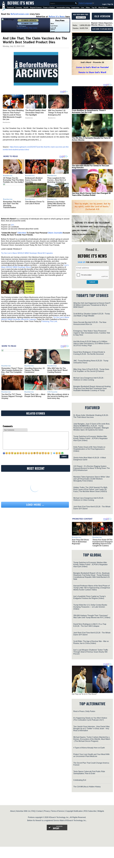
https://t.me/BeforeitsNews (84, 234)
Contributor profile (22, 28)
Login (104, 4)
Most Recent (103, 7)
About (12, 811)
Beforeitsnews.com (20, 14)
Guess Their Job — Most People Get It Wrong (34, 395)
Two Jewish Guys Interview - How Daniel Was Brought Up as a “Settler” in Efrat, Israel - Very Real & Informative (91, 728)
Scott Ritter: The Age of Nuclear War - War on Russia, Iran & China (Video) (91, 642)
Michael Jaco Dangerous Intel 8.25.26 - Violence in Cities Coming (88, 379)
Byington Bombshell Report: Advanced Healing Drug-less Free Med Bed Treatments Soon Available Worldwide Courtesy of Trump (92, 388)
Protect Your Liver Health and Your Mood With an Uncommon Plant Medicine (91, 755)
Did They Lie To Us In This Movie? (84, 694)
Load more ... (35, 505)
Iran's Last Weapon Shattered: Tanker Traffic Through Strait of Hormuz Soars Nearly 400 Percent (90, 652)
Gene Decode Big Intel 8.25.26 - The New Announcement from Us (89, 323)
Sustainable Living (63, 7)
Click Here (21, 233)
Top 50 (94, 7)
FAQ (33, 811)
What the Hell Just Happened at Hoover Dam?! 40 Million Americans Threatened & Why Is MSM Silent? (91, 305)
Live (82, 7)
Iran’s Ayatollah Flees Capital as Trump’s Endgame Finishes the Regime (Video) (89, 597)
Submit (92, 282)
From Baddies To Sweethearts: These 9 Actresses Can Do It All (89, 111)
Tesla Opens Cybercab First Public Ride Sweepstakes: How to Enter (89, 772)
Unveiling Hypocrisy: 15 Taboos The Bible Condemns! (34, 370)
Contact (39, 811)
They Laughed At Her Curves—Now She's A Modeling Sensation (56, 180)
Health (26, 7)
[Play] (92, 46)
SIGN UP (81, 262)
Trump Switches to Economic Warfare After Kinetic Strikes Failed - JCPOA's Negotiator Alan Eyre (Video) (90, 438)
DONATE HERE (81, 17)
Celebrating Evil (79, 780)
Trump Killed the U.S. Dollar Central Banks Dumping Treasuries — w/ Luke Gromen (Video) (90, 607)
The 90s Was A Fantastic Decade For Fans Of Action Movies (91, 139)
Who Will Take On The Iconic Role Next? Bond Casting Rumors (57, 370)
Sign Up (110, 4)
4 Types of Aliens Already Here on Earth (89, 748)
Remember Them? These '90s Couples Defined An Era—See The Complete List (12, 371)
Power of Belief (49, 7)
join (12, 225)
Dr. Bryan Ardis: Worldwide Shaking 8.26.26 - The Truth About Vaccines (91, 416)
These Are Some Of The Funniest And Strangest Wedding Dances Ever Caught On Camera (103, 543)
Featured (10, 7)
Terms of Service (57, 811)
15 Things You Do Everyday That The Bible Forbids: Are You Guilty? (13, 180)
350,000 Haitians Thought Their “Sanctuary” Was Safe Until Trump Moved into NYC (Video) (91, 616)
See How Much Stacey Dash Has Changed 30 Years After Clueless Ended (91, 194)
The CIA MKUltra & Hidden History (87, 787)
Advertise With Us (23, 811)
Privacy (47, 811)
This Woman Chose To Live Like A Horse (34, 203)
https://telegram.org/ (103, 226)
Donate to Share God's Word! (92, 72)
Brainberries (7, 175)
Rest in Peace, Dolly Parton (84, 711)
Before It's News (20, 3)
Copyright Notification (74, 811)
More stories (33, 28)
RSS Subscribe (90, 811)
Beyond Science (36, 7)
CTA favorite (52, 392)
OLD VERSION (102, 16)
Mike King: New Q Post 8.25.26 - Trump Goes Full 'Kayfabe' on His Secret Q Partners (91, 370)
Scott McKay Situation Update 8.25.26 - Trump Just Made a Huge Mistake (91, 315)
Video (88, 7)
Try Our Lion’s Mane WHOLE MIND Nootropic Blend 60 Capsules (27, 253)
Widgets (101, 811)
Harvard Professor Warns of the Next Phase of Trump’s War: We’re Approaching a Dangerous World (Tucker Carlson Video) (91, 588)
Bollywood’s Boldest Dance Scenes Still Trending (34, 180)
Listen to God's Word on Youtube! (92, 67)
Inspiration (75, 7)
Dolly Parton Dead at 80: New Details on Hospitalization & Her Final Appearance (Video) (89, 449)
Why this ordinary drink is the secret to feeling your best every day (58, 396)
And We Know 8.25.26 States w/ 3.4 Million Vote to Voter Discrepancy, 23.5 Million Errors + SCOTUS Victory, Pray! (91, 343)
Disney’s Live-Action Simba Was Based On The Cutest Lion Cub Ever (56, 205)
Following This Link (49, 321)
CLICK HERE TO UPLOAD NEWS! (102, 29)
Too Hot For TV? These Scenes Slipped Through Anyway (11, 396)
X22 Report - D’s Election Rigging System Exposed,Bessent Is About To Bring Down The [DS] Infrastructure (91, 468)
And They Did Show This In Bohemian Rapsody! (80, 542)
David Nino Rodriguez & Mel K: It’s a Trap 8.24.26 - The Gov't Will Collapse (89, 625)
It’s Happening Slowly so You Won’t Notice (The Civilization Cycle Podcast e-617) (90, 719)
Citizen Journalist (55, 233)
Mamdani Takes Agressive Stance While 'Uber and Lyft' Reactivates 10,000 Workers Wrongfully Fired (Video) (91, 479)
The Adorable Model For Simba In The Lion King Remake (90, 166)
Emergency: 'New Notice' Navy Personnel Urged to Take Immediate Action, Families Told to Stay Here (91, 333)
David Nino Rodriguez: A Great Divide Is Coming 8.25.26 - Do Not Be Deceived (89, 353)
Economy (18, 7)
